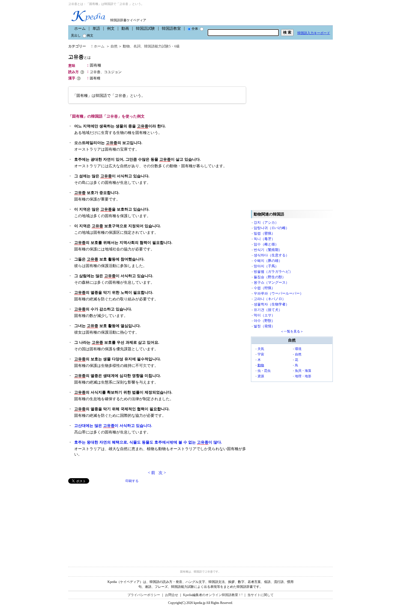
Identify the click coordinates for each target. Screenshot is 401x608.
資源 (261, 376)
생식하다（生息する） (271, 255)
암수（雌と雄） (266, 244)
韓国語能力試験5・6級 (162, 46)
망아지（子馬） (266, 266)
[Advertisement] (109, 522)
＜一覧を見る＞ (291, 331)
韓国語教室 (171, 28)
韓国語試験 (145, 28)
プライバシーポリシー (143, 595)
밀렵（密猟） (264, 233)
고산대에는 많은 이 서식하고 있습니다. (113, 426)
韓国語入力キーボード (313, 33)
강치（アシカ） (266, 222)
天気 (261, 349)
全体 (194, 29)
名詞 (136, 46)
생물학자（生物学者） (271, 304)
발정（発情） (264, 326)
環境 (298, 349)
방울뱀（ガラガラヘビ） (273, 271)
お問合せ (171, 595)
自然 (114, 46)
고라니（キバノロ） (270, 299)
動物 (126, 46)
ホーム (80, 28)
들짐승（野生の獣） (270, 277)
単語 (96, 28)
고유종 (79, 57)
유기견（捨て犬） (268, 310)
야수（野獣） (264, 321)
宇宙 (261, 354)
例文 (111, 28)
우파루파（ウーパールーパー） (278, 293)
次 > (162, 473)
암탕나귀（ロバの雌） (271, 228)
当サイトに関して (260, 595)
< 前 (151, 473)
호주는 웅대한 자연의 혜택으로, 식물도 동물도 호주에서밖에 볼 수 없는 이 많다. (148, 442)
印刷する (132, 481)
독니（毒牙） (264, 239)
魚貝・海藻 (303, 371)
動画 (125, 28)
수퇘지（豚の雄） (268, 261)
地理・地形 (303, 376)
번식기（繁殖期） (268, 250)
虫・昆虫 (264, 371)
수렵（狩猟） (264, 288)
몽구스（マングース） (271, 282)
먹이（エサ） (264, 315)
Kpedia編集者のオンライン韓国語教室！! (213, 595)
